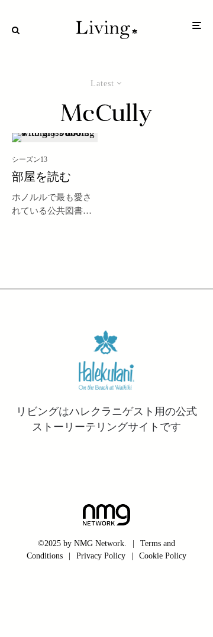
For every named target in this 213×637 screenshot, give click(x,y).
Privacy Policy (100, 555)
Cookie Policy (162, 555)
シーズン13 (29, 159)
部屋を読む (41, 178)
